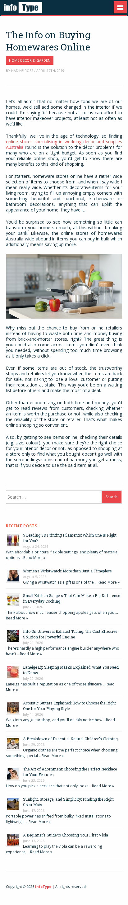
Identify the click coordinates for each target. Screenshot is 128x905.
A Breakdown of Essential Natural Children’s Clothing (70, 738)
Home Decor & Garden (29, 60)
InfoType (43, 886)
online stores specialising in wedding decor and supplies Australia (64, 144)
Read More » (34, 557)
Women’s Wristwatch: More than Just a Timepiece (67, 570)
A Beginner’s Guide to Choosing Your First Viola (65, 834)
